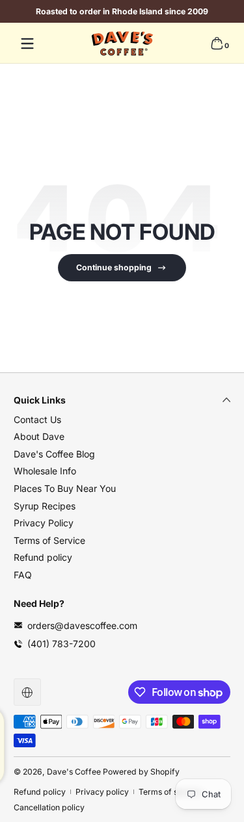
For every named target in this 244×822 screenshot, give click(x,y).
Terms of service (170, 792)
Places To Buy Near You (65, 488)
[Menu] (27, 43)
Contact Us (37, 419)
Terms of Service (49, 540)
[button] (216, 43)
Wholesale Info (45, 470)
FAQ (23, 574)
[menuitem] (122, 419)
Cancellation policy (49, 807)
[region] (122, 12)
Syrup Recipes (44, 505)
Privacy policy (102, 792)
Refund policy (43, 557)
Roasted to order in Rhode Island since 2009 (122, 11)
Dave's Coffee (74, 772)
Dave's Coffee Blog (54, 453)
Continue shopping (114, 267)
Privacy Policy (44, 522)
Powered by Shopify (141, 772)
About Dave (39, 436)
